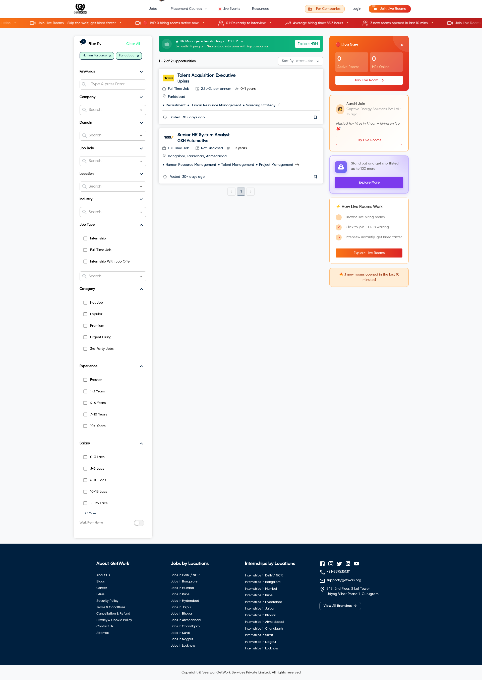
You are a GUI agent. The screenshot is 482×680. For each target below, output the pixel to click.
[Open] (141, 110)
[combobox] (116, 84)
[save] (315, 117)
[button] (241, 23)
